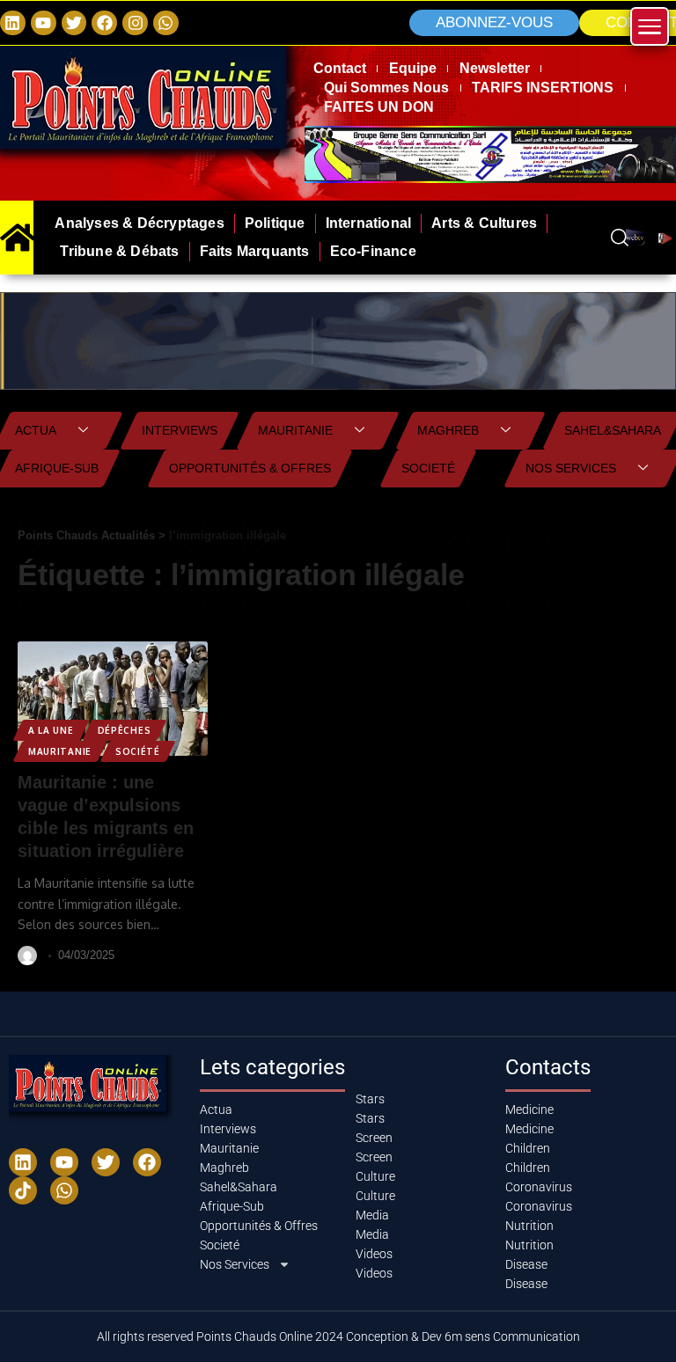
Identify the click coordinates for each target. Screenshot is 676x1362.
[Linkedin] (13, 23)
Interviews (179, 430)
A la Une (51, 730)
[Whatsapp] (166, 23)
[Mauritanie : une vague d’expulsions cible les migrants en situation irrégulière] (113, 698)
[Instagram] (135, 23)
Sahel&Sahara (612, 430)
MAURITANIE (60, 751)
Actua (35, 430)
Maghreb (448, 430)
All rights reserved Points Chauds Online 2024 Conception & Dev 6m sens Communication (338, 1336)
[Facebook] (104, 23)
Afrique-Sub (57, 468)
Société (137, 751)
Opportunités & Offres (250, 468)
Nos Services (570, 468)
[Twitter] (74, 23)
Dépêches (124, 730)
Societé (428, 468)
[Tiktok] (23, 1190)
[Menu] (649, 26)
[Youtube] (64, 1162)
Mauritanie (295, 430)
